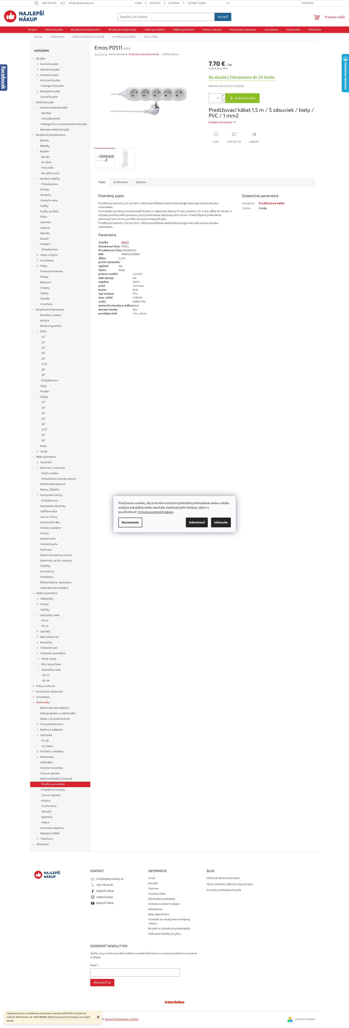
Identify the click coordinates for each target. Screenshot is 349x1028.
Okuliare (45, 244)
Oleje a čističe (49, 255)
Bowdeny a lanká (50, 315)
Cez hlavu (47, 746)
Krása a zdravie (45, 686)
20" (43, 348)
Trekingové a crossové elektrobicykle (63, 124)
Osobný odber (197, 3)
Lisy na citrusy (48, 517)
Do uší (45, 741)
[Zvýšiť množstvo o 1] (223, 95)
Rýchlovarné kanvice (52, 484)
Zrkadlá (45, 299)
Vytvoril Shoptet (305, 1019)
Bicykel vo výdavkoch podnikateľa (169, 929)
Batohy (44, 140)
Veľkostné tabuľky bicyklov (164, 934)
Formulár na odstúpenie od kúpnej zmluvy (169, 921)
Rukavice (45, 282)
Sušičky (45, 610)
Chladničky (46, 599)
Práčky (44, 604)
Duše (43, 331)
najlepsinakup (104, 897)
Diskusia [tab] (141, 182)
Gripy (43, 386)
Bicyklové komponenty (50, 310)
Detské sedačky (50, 179)
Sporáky (45, 632)
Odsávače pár (48, 648)
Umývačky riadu (49, 615)
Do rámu (46, 162)
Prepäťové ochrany (53, 790)
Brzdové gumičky (51, 326)
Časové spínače (50, 773)
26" (43, 359)
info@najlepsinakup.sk (110, 879)
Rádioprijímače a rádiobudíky (58, 713)
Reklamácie (155, 909)
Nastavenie (130, 522)
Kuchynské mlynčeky (53, 506)
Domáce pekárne (50, 528)
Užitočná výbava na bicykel (223, 878)
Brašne (44, 151)
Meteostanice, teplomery (56, 582)
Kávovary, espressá (52, 468)
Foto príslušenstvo (51, 724)
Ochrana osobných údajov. (156, 512)
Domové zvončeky (51, 768)
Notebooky (47, 757)
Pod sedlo (47, 168)
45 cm (44, 626)
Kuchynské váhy (50, 522)
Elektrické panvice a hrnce (56, 555)
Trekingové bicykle (52, 86)
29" (43, 375)
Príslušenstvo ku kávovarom (58, 479)
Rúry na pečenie (51, 664)
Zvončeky (46, 304)
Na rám (45, 157)
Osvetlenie (47, 261)
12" (43, 337)
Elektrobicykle (45, 102)
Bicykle (40, 59)
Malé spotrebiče (46, 457)
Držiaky (44, 190)
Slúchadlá (46, 735)
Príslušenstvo (49, 184)
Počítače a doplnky (52, 751)
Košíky (44, 206)
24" (43, 353)
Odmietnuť (197, 522)
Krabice (46, 801)
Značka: (170, 54)
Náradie (45, 233)
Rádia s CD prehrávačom (55, 719)
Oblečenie (42, 844)
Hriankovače (47, 539)
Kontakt (155, 3)
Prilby (43, 266)
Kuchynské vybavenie (49, 692)
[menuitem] (32, 29)
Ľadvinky (45, 222)
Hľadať (223, 17)
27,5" (44, 364)
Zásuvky (46, 812)
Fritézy (44, 533)
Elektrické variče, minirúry (56, 561)
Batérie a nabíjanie (51, 730)
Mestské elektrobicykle (54, 130)
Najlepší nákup (105, 891)
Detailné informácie (220, 122)
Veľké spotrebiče (46, 593)
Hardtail (46, 113)
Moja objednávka (158, 914)
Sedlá (43, 452)
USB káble (46, 762)
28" (43, 370)
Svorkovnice (49, 806)
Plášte (44, 397)
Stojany (45, 288)
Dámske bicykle (49, 70)
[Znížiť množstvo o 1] (223, 100)
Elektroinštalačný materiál (56, 779)
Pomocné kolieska (51, 271)
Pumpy (44, 277)
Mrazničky (46, 643)
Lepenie (45, 228)
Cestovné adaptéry (52, 828)
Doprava (174, 3)
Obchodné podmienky (161, 899)
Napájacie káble (49, 833)
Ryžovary (46, 550)
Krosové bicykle (50, 80)
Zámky (44, 293)
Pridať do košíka (245, 98)
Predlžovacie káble (53, 784)
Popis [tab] (101, 182)
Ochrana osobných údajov (164, 904)
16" (43, 342)
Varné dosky (48, 659)
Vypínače (46, 817)
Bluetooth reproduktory (54, 708)
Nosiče (44, 239)
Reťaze (44, 321)
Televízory (46, 839)
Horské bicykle (49, 64)
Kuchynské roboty (51, 495)
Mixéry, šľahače (49, 490)
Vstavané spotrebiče (53, 653)
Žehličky (45, 566)
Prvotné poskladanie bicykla (224, 890)
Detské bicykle (49, 75)
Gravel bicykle (49, 97)
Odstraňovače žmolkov (54, 588)
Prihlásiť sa (102, 982)
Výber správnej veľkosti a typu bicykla (230, 884)
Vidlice (45, 823)
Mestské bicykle (50, 91)
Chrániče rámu (49, 201)
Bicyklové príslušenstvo (50, 135)
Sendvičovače (49, 544)
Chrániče (45, 195)
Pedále (44, 391)
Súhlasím (221, 522)
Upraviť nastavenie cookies (121, 1019)
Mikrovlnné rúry (49, 637)
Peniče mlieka (49, 473)
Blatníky (45, 146)
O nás (138, 3)
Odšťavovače (48, 511)
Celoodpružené (50, 119)
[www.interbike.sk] (174, 1002)
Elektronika (43, 702)
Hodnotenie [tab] (120, 182)
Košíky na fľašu (49, 212)
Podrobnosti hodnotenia (144, 54)
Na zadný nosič (50, 173)
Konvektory (47, 571)
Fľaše (43, 217)
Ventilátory (47, 577)
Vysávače (46, 462)
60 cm (44, 621)
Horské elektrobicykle (53, 108)
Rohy (43, 446)
